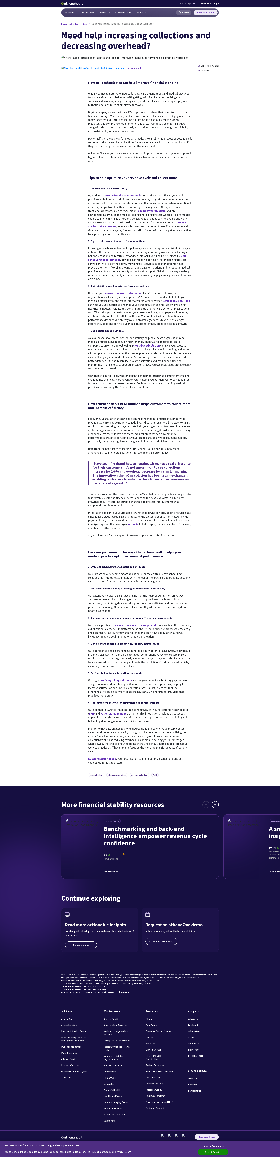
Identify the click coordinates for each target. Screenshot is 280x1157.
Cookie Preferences (214, 1146)
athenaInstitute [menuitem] (123, 12)
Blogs (149, 1018)
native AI (132, 524)
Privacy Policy (123, 1151)
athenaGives (194, 1031)
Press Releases (195, 1055)
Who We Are (194, 1018)
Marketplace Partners (114, 1114)
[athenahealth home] (72, 3)
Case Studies (152, 1025)
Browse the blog (81, 944)
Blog (84, 23)
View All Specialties (113, 1108)
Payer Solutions (69, 1052)
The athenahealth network (159, 1071)
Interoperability (154, 1089)
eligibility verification (151, 211)
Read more (109, 871)
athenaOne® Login (209, 3)
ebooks (149, 1037)
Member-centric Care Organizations (114, 1058)
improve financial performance (123, 293)
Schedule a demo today (161, 941)
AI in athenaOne (69, 1025)
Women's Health (112, 1089)
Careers (192, 1037)
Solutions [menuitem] (70, 12)
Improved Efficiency (155, 1095)
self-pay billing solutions (116, 680)
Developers (109, 1120)
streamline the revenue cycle (123, 195)
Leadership (193, 1025)
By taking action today (102, 758)
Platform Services (70, 1065)
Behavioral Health (113, 1065)
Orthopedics (110, 1071)
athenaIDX (66, 1077)
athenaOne (66, 1018)
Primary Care (110, 1077)
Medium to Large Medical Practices (116, 1033)
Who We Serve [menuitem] (87, 12)
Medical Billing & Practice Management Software (74, 1039)
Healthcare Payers (113, 1096)
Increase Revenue (154, 1083)
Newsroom (193, 1049)
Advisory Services (69, 1059)
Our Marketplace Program (74, 1071)
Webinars (150, 1043)
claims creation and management (135, 625)
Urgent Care (110, 1083)
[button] (183, 12)
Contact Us (193, 1043)
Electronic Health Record (73, 1031)
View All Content (154, 1049)
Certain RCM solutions (176, 301)
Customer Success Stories (158, 1031)
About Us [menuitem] (141, 12)
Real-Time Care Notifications (153, 1057)
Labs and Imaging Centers (117, 1102)
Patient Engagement (113, 713)
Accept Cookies (213, 1152)
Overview (192, 1078)
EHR (91, 713)
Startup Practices (112, 1018)
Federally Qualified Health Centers (117, 1048)
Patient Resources (155, 1065)
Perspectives (194, 1090)
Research (192, 1084)
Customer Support (155, 1108)
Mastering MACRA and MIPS (159, 1101)
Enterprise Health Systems (117, 1040)
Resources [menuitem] (104, 12)
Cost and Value (153, 1077)
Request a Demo (205, 12)
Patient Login (185, 3)
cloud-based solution (146, 345)
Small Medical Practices (115, 1025)
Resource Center (69, 23)
